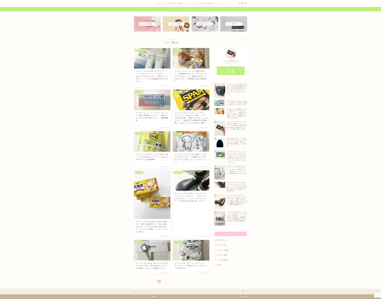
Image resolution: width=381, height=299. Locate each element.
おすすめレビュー (223, 240)
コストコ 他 (221, 245)
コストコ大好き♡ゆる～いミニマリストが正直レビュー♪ (190, 3)
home (175, 9)
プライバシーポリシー (188, 9)
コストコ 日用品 (223, 250)
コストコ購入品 (222, 260)
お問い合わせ (203, 9)
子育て (219, 265)
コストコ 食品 (222, 255)
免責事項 (153, 296)
